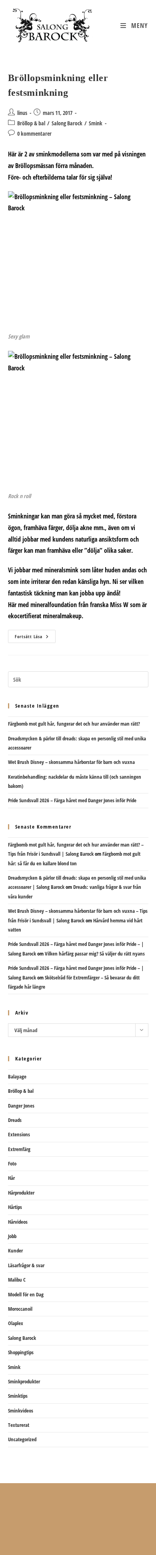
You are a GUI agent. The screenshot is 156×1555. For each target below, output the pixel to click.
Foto (12, 1163)
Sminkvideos (20, 1410)
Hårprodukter (21, 1192)
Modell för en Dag (26, 1294)
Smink (95, 123)
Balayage (17, 1076)
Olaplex (15, 1323)
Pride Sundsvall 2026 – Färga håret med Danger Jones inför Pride (72, 800)
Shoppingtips (21, 1352)
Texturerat (18, 1424)
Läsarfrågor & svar (26, 1265)
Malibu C (17, 1279)
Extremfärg (19, 1149)
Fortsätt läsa (35, 638)
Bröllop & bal (31, 123)
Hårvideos (18, 1221)
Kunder (15, 1250)
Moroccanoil (20, 1308)
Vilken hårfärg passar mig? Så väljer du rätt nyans (95, 953)
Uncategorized (22, 1439)
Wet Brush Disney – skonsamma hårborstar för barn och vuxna (71, 762)
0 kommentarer (34, 133)
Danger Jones (21, 1105)
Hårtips (15, 1207)
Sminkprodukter (24, 1381)
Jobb (12, 1236)
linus (22, 113)
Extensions (19, 1134)
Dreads (15, 1120)
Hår (11, 1177)
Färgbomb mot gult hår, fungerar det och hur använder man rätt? (74, 723)
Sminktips (18, 1395)
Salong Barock (67, 123)
